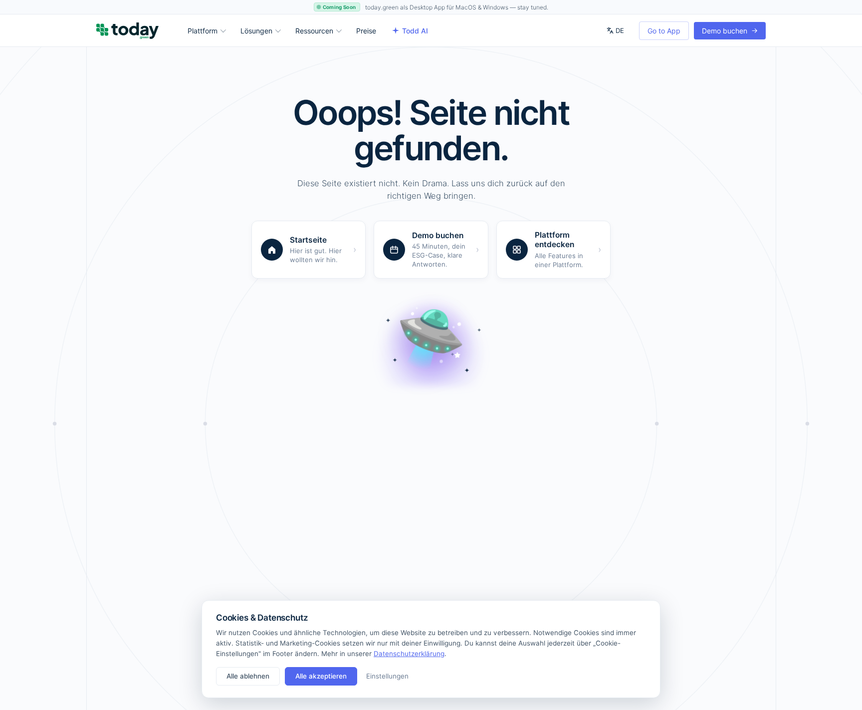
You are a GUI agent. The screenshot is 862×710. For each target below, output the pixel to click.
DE (620, 30)
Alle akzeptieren (321, 676)
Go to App (663, 30)
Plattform (202, 30)
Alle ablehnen (247, 676)
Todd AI (415, 30)
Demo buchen (730, 30)
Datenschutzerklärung (409, 654)
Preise (366, 30)
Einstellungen (387, 676)
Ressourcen (314, 30)
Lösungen (256, 30)
